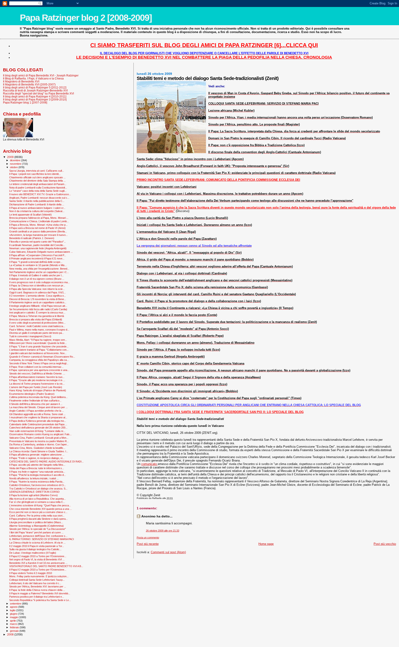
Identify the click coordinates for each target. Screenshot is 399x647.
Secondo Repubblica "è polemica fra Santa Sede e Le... (40, 600)
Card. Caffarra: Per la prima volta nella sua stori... (36, 515)
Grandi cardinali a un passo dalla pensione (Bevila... (38, 231)
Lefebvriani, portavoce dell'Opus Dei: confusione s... (38, 536)
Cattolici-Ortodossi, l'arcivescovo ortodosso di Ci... (37, 485)
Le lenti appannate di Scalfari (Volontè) (30, 214)
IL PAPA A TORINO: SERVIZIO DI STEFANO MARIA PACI (41, 539)
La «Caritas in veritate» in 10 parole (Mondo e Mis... (38, 265)
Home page (266, 544)
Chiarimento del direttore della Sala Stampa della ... (37, 180)
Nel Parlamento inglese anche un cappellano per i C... (39, 272)
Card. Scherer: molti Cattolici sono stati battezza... (37, 326)
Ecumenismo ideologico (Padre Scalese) (31, 393)
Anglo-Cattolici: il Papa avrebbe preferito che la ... (36, 410)
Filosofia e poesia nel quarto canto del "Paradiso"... (37, 241)
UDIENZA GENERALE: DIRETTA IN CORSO (34, 491)
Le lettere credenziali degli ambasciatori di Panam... (37, 184)
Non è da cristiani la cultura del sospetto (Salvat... (36, 211)
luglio (13, 610)
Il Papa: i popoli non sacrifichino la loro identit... (35, 174)
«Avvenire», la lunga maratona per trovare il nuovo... (38, 235)
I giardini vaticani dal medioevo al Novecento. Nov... (37, 353)
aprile (13, 620)
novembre (16, 163)
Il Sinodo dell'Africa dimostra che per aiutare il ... (35, 404)
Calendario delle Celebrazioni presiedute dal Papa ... (38, 424)
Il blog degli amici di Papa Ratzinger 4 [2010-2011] (34, 96)
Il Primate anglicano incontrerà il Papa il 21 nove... (36, 258)
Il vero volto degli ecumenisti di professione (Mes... (37, 322)
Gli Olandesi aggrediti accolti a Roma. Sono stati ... (37, 414)
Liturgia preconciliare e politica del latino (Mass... (36, 522)
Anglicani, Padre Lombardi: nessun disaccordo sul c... (39, 197)
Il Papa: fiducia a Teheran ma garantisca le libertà (36, 316)
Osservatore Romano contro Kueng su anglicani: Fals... (40, 434)
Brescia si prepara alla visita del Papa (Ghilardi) (35, 319)
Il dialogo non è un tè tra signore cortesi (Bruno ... (36, 278)
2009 (10, 156)
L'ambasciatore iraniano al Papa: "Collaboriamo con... (39, 349)
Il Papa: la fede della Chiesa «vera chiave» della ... (37, 590)
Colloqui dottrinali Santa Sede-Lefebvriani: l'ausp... (37, 579)
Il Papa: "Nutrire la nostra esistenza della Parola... (36, 481)
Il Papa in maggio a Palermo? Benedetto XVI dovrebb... (39, 593)
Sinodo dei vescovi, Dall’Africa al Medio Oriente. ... (37, 373)
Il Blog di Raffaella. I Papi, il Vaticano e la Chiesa (33, 78)
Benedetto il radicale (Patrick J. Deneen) (31, 238)
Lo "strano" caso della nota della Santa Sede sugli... (37, 190)
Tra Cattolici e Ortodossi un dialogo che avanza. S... (38, 488)
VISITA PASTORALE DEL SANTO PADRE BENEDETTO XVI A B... (46, 566)
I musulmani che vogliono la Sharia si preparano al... (38, 417)
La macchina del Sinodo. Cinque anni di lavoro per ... (38, 407)
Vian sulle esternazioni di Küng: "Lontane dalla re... (37, 431)
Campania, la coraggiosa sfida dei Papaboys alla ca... (39, 359)
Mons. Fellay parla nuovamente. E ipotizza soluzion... (39, 576)
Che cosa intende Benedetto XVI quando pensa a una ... (40, 508)
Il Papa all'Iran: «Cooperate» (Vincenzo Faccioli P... (37, 255)
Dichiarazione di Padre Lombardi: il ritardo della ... (36, 204)
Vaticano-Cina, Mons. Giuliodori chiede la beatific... (37, 448)
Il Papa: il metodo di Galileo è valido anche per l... (36, 275)
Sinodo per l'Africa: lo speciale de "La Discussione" (37, 529)
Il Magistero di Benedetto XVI (21, 81)
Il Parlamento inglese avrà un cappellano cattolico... (37, 302)
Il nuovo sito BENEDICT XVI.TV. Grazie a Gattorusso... (40, 194)
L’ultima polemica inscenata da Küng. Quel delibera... (38, 397)
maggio (14, 617)
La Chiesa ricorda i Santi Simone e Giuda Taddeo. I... (38, 451)
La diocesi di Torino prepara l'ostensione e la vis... (37, 383)
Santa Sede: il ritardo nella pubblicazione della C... (36, 201)
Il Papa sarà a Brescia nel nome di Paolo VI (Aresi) (37, 228)
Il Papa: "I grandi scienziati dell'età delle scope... (35, 262)
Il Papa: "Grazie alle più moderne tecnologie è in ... (37, 380)
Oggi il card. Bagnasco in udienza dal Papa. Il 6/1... (37, 292)
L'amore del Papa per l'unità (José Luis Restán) (35, 387)
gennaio (14, 630)
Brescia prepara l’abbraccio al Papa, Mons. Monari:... (38, 217)
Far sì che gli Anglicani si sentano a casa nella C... (37, 502)
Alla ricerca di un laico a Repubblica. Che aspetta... (37, 498)
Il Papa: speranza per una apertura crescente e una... (39, 370)
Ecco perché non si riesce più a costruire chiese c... (38, 512)
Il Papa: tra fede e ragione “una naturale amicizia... (37, 471)
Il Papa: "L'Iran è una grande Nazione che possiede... (39, 346)
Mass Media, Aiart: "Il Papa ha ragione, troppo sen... (38, 339)
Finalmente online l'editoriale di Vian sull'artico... (35, 400)
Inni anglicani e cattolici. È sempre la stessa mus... (37, 312)
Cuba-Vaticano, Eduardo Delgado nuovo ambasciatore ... (41, 251)
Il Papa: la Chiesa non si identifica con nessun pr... (37, 285)
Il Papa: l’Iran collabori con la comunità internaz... (36, 366)
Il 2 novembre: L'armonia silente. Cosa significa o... (37, 295)
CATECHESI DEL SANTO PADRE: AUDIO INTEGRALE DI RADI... (46, 461)
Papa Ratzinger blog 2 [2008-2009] (86, 18)
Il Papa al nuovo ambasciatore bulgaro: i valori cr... (37, 208)
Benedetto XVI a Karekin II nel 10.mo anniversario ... (38, 563)
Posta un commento (148, 537)
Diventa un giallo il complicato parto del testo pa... (36, 332)
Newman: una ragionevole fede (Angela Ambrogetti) (37, 248)
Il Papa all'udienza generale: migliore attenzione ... (36, 454)
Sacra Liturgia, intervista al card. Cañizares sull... (36, 170)
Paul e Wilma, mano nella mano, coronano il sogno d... (39, 329)
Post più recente (148, 544)
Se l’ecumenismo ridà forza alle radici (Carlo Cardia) (38, 309)
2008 (10, 634)
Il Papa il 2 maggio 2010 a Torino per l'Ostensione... (37, 556)
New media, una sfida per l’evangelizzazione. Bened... (39, 268)
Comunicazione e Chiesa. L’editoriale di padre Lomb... (39, 221)
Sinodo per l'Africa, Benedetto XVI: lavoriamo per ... (37, 586)
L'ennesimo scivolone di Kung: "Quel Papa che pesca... (40, 505)
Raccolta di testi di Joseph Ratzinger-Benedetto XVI (35, 90)
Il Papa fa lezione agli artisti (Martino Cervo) (33, 495)
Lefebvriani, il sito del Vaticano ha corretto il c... (35, 583)
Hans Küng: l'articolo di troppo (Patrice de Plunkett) (37, 390)
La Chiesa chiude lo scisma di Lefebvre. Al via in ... (37, 542)
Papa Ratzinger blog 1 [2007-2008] (25, 102)
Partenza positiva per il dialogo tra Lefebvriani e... (36, 596)
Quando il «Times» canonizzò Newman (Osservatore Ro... (42, 356)
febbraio (15, 627)
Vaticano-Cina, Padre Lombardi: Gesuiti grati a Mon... (38, 437)
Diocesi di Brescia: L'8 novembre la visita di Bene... (37, 299)
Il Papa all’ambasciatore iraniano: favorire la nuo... (36, 377)
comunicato (149, 464)
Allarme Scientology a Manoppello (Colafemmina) (36, 525)
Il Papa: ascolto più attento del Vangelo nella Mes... (37, 464)
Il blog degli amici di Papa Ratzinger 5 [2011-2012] (34, 87)
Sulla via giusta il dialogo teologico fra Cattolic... (35, 549)
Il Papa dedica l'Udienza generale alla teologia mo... (37, 420)
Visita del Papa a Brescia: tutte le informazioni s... (36, 468)
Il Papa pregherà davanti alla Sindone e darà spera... (38, 518)
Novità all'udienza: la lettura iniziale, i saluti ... (34, 478)
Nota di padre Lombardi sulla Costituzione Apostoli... (38, 187)
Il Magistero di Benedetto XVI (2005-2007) (29, 84)
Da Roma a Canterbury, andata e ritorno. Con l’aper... (39, 444)
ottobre (14, 167)
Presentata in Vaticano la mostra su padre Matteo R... (39, 441)
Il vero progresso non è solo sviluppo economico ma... (39, 282)
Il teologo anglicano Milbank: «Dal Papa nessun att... (38, 305)
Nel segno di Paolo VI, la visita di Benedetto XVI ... (37, 559)
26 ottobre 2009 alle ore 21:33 (162, 530)
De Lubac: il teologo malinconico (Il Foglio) (32, 552)
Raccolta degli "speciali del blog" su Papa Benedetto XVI (38, 93)
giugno (14, 613)
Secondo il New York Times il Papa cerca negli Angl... (38, 363)
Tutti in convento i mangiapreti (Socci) (30, 336)
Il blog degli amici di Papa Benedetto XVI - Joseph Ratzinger (41, 75)
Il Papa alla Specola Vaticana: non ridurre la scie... (37, 289)
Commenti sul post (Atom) (168, 552)
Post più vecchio (385, 544)
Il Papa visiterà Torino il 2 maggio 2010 (30, 573)
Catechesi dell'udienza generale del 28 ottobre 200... (38, 427)
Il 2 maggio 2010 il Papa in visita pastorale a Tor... (36, 546)
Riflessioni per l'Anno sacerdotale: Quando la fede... (38, 343)
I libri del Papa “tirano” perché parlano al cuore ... (36, 532)
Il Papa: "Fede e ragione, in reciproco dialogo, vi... (36, 458)
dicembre (15, 160)
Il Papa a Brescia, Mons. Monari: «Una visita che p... (38, 224)
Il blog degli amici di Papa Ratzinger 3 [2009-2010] (34, 99)
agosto (14, 606)
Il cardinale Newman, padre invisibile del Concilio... (37, 245)
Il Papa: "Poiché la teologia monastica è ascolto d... (37, 475)
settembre (16, 603)
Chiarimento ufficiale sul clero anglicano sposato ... (37, 177)
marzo (14, 624)
